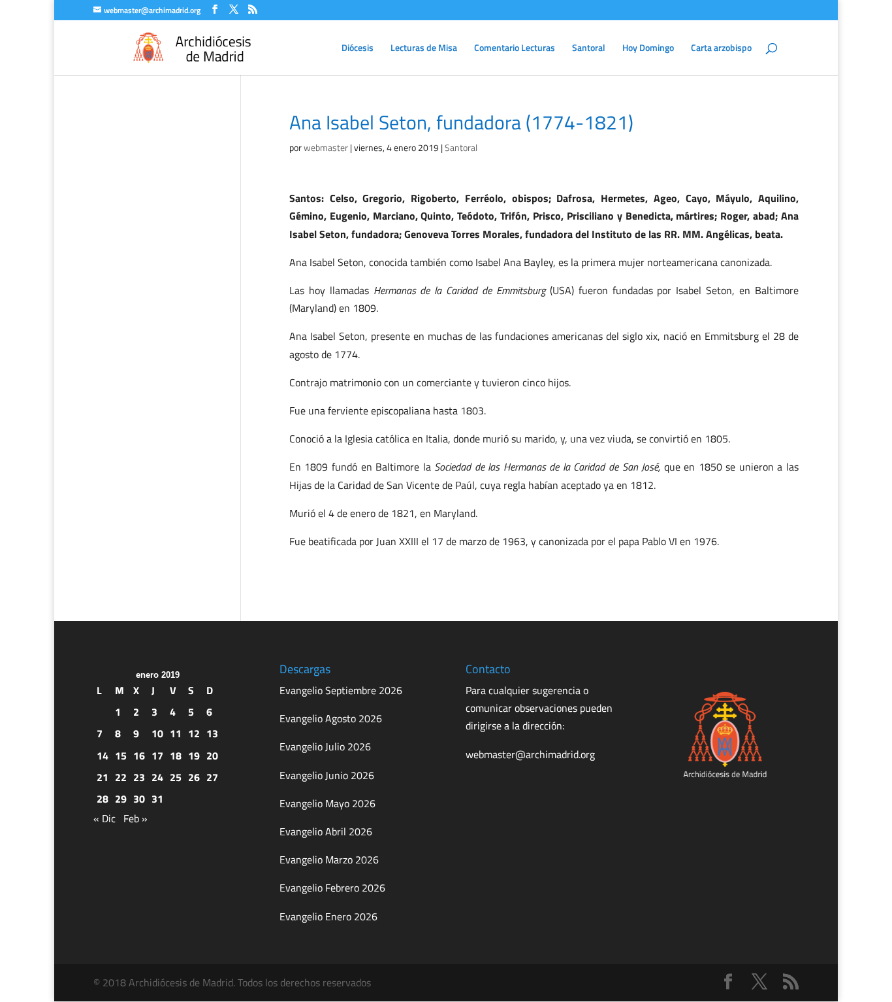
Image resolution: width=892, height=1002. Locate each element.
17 (157, 755)
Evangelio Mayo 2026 (327, 803)
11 (176, 733)
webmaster (326, 147)
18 (176, 755)
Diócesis (358, 48)
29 (121, 799)
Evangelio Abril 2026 (325, 831)
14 (102, 755)
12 (194, 733)
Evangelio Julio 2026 (325, 746)
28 (102, 799)
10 (157, 733)
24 (157, 777)
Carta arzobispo (721, 48)
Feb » (135, 818)
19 (194, 755)
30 (139, 799)
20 (212, 755)
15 (121, 755)
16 (139, 755)
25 (176, 777)
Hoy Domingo (648, 48)
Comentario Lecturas (514, 48)
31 (157, 799)
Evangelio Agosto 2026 (330, 718)
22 (121, 777)
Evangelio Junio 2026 (326, 775)
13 (212, 733)
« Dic (104, 818)
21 (102, 777)
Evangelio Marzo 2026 (329, 859)
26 (194, 777)
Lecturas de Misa (423, 48)
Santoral (588, 48)
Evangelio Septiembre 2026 (340, 690)
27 (212, 777)
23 (139, 777)
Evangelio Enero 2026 (328, 916)
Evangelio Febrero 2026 (332, 887)
